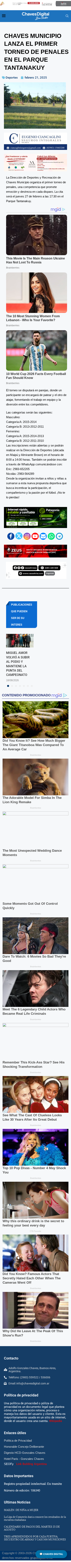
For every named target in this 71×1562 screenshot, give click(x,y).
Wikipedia (55, 1421)
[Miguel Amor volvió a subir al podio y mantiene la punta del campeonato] (20, 641)
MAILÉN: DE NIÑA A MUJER (21, 1510)
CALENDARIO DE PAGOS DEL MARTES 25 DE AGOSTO (32, 1528)
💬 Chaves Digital (51, 1554)
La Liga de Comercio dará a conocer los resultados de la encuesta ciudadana (35, 1518)
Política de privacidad (21, 1395)
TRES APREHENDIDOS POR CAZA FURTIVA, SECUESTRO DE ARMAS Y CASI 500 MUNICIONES (35, 1538)
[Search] (67, 16)
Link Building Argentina (31, 1464)
